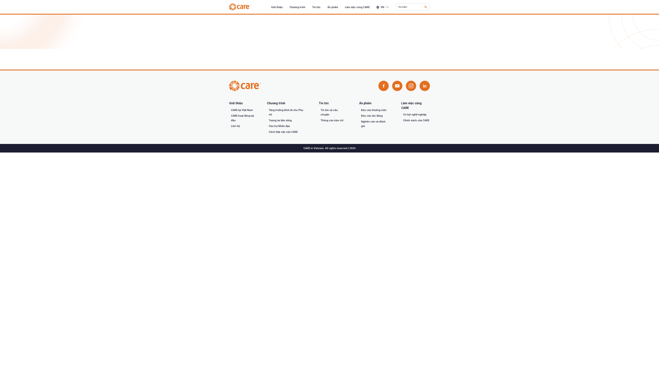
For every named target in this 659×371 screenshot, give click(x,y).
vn (382, 7)
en (387, 7)
